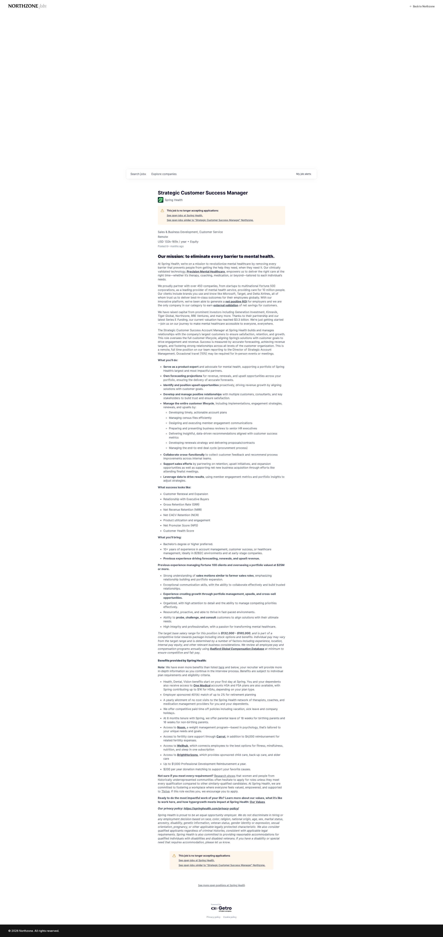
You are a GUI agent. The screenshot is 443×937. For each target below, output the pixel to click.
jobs (138, 174)
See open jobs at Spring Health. (185, 215)
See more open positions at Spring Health (221, 885)
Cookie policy (230, 917)
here (221, 667)
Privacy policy (213, 917)
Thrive (165, 791)
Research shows (224, 775)
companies (164, 174)
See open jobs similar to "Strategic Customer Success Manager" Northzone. (210, 220)
